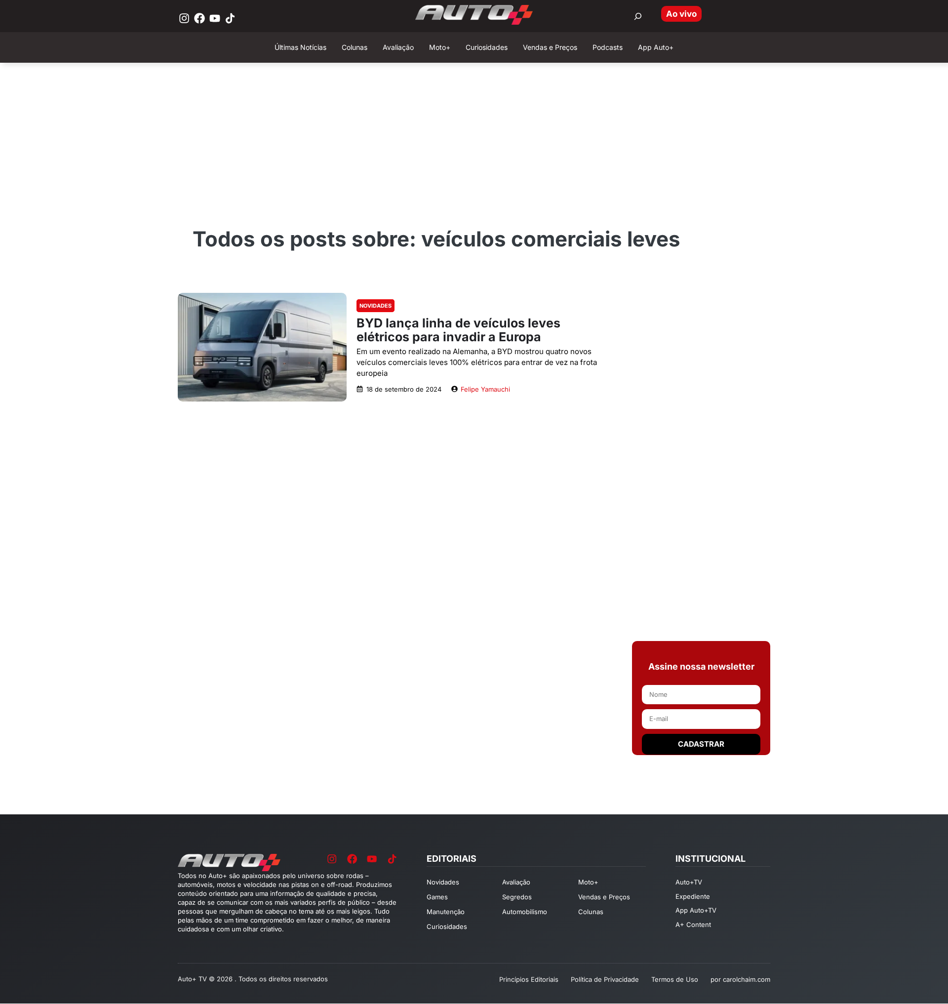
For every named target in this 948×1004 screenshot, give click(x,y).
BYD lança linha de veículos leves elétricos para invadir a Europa (458, 330)
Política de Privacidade (605, 979)
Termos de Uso (674, 979)
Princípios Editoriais (528, 979)
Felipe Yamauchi (485, 389)
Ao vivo (681, 14)
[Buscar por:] (638, 16)
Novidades (375, 305)
